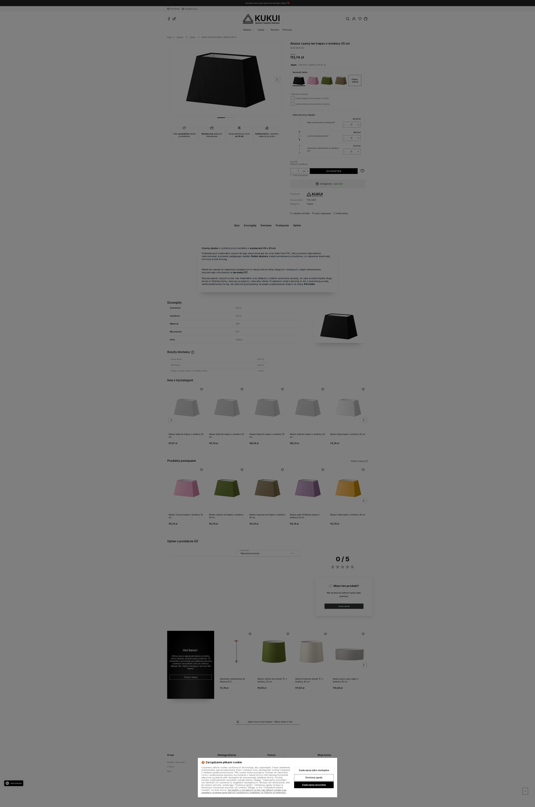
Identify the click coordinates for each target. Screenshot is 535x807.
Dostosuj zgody (313, 777)
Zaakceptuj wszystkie (314, 784)
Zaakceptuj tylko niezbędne (314, 770)
